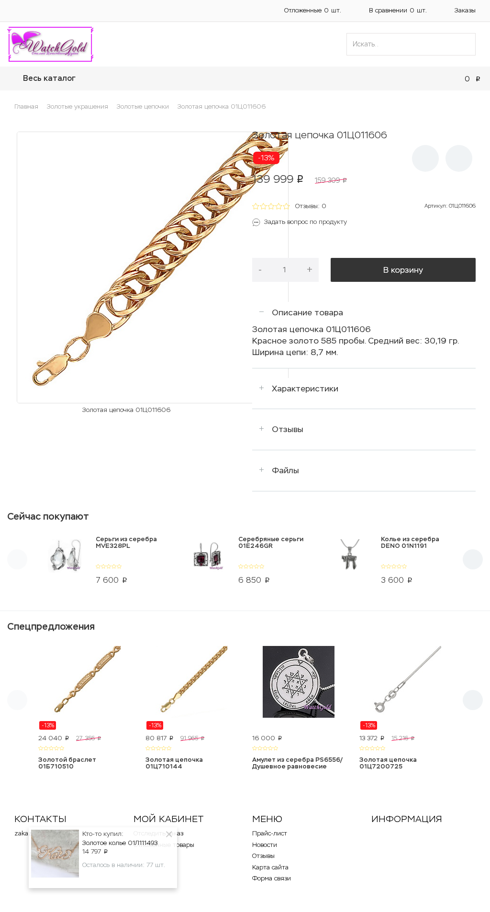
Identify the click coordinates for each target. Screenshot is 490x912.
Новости (264, 845)
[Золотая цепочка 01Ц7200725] (405, 688)
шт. (312, 10)
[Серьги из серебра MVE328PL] (65, 562)
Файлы (285, 470)
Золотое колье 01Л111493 (119, 843)
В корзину (403, 270)
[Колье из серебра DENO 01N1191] (350, 562)
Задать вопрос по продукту (305, 222)
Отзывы (287, 429)
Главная (26, 106)
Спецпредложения (51, 626)
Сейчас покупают (48, 516)
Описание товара (307, 312)
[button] (9, 10)
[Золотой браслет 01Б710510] (84, 688)
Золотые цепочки (143, 106)
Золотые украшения (77, 106)
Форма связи (271, 878)
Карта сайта (270, 867)
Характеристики (305, 388)
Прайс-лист (269, 833)
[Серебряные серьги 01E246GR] (207, 562)
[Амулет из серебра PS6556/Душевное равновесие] (298, 688)
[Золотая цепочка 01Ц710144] (191, 688)
